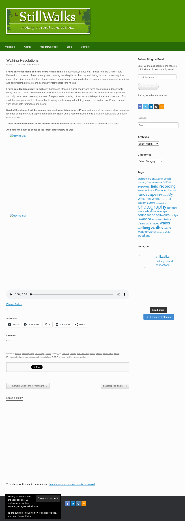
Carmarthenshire (154, 182)
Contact (85, 46)
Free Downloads (49, 46)
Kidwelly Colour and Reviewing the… (28, 385)
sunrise (62, 357)
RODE (55, 357)
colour (167, 182)
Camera (65, 353)
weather (143, 231)
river (140, 211)
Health (18, 353)
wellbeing (84, 357)
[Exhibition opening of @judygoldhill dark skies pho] (163, 287)
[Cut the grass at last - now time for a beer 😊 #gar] (174, 294)
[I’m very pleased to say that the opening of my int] (174, 281)
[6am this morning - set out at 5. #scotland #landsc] (163, 294)
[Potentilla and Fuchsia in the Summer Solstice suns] (163, 301)
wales (165, 223)
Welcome (10, 46)
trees (141, 223)
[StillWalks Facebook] (140, 106)
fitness (99, 353)
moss (165, 194)
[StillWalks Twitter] (145, 106)
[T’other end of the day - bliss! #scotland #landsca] (152, 294)
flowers (141, 190)
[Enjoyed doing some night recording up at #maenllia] (142, 294)
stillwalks (163, 214)
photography (34, 357)
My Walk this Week (155, 196)
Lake (173, 190)
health (116, 353)
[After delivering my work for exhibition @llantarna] (174, 301)
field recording (83, 353)
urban (149, 223)
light (159, 195)
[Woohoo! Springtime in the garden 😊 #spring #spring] (142, 281)
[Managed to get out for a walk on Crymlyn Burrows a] (152, 301)
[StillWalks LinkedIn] (151, 106)
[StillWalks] (48, 21)
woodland (144, 235)
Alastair (35, 64)
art (153, 178)
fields (92, 353)
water (167, 228)
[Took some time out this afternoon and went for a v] (163, 281)
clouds (73, 353)
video (156, 223)
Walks (48, 353)
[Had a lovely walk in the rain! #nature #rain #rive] (152, 274)
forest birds (108, 353)
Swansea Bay (158, 219)
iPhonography (28, 353)
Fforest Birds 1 (14, 304)
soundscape (146, 215)
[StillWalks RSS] (161, 106)
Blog (69, 46)
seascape (162, 211)
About (27, 46)
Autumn (159, 178)
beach (167, 178)
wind (162, 231)
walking (69, 357)
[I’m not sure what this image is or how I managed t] (174, 287)
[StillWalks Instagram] (78, 503)
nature (165, 198)
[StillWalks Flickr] (156, 106)
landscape (23, 357)
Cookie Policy (24, 515)
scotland (147, 211)
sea (154, 211)
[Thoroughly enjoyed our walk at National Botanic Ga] (174, 274)
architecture (144, 178)
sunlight (174, 215)
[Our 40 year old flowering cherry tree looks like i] (163, 274)
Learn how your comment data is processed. (72, 484)
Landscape (39, 353)
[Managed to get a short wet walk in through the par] (152, 287)
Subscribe (148, 86)
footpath (149, 190)
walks (76, 357)
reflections (172, 207)
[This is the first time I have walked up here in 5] (142, 274)
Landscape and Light (115, 385)
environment (144, 186)
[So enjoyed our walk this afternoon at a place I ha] (152, 281)
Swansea (144, 219)
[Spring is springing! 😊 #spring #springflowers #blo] (142, 301)
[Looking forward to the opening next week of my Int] (142, 287)
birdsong (142, 182)
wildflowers (154, 231)
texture (167, 219)
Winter (168, 232)
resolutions (46, 357)
